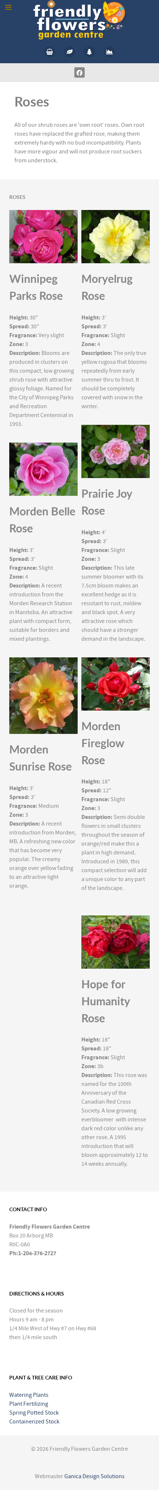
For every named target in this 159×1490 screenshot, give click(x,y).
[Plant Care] (70, 51)
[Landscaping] (109, 51)
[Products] (50, 51)
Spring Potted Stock (34, 1412)
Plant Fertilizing (28, 1404)
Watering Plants (28, 1395)
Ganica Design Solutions (94, 1476)
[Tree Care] (89, 51)
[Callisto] (79, 19)
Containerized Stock (34, 1421)
